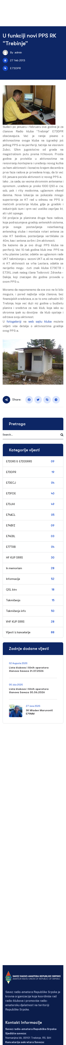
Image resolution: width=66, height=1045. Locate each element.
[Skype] (47, 399)
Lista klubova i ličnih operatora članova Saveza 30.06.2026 (29, 690)
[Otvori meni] (59, 6)
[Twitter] (38, 399)
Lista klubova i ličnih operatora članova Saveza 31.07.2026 (29, 669)
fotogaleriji (13, 321)
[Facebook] (29, 399)
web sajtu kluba (40, 321)
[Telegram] (56, 399)
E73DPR (15, 68)
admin (18, 52)
